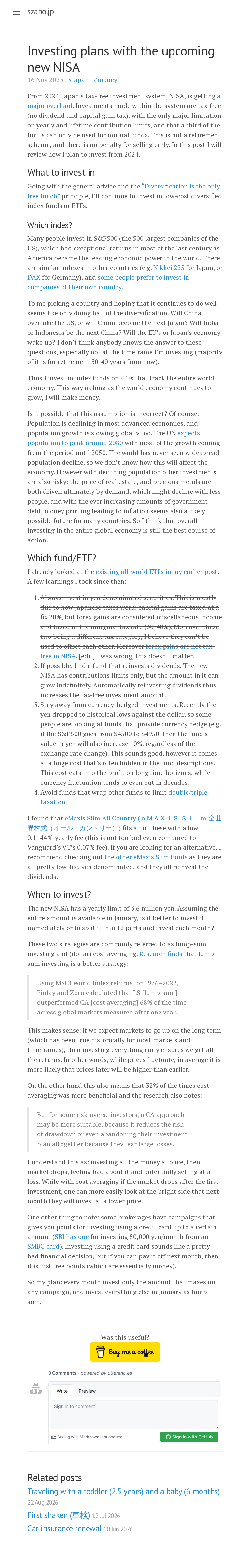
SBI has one (72, 1236)
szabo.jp (40, 11)
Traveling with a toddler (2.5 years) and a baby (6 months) (123, 1496)
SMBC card (43, 1246)
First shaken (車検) (73, 1515)
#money (105, 79)
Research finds (160, 953)
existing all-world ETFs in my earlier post (156, 571)
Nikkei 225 (169, 267)
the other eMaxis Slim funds (146, 857)
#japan (78, 79)
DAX (33, 277)
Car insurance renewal (80, 1528)
